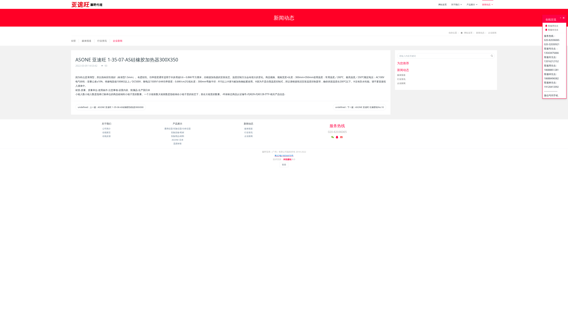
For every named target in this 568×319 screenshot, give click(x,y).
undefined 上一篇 (110, 107)
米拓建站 (287, 159)
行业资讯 (102, 40)
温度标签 (177, 143)
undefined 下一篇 (359, 107)
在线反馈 (106, 136)
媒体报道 (86, 40)
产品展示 (471, 4)
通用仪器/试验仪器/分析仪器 (177, 128)
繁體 (284, 164)
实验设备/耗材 (177, 132)
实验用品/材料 (177, 136)
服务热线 (337, 125)
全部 (73, 40)
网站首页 (442, 4)
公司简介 (106, 128)
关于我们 (455, 4)
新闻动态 (486, 4)
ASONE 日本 (177, 139)
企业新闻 (492, 32)
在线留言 (106, 132)
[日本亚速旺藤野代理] (87, 4)
